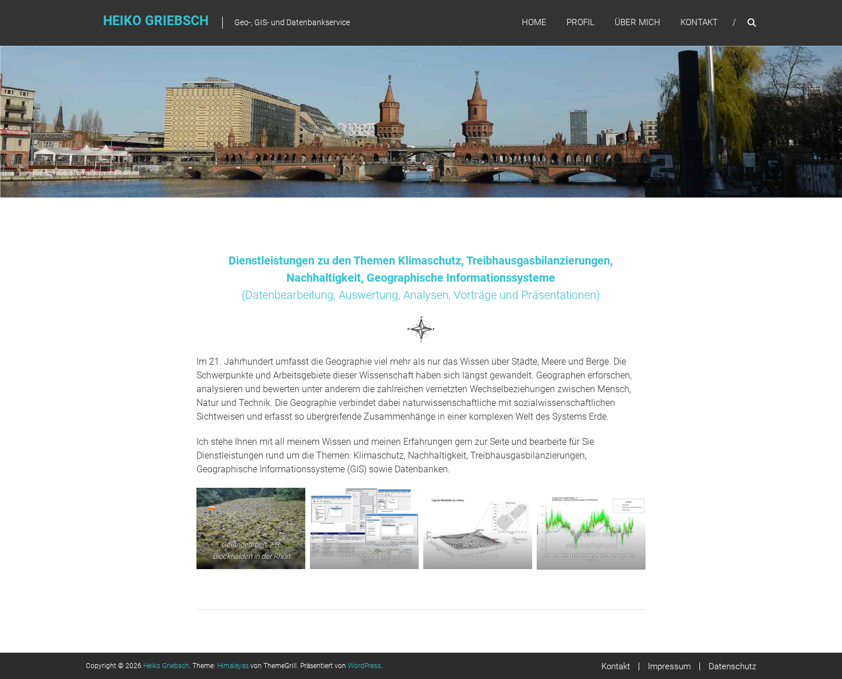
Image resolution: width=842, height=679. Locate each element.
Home (534, 22)
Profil (580, 22)
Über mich (637, 22)
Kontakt (699, 22)
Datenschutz (732, 666)
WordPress (364, 666)
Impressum (669, 666)
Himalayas (233, 666)
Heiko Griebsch (155, 21)
